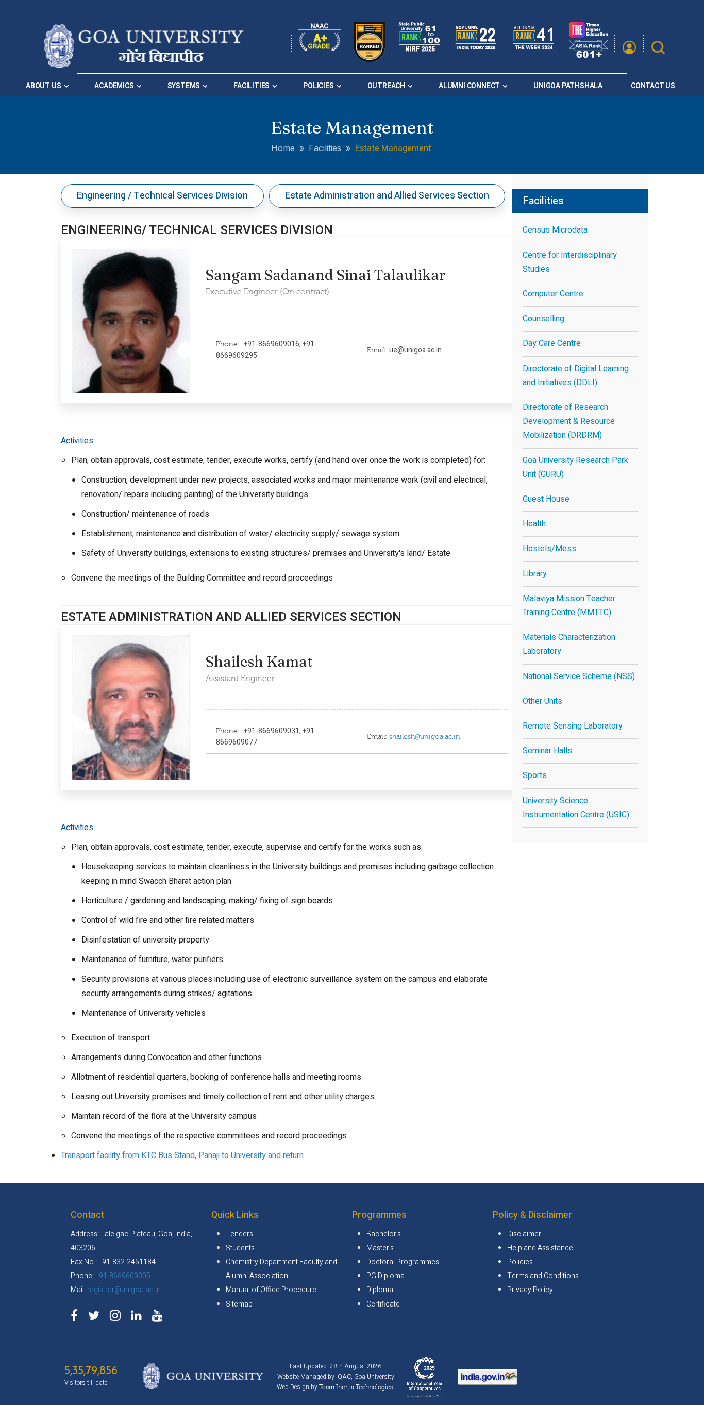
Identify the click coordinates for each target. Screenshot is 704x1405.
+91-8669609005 (122, 1275)
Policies (318, 85)
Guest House (546, 499)
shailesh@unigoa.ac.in (424, 737)
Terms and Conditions (543, 1275)
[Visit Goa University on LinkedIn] (139, 1317)
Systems (183, 85)
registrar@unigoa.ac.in (124, 1289)
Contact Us (653, 85)
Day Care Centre (552, 343)
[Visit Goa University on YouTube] (160, 1317)
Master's (380, 1248)
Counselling (543, 318)
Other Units (542, 701)
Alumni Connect (469, 85)
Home (283, 148)
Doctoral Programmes (402, 1262)
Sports (535, 775)
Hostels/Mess (549, 548)
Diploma (379, 1289)
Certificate (383, 1304)
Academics (113, 85)
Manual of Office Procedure (271, 1289)
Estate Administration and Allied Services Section (387, 196)
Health (534, 524)
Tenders (239, 1234)
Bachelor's (383, 1234)
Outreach (386, 85)
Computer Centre (553, 294)
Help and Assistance (540, 1248)
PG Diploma (385, 1275)
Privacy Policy (530, 1289)
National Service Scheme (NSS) (579, 676)
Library (535, 574)
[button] (629, 47)
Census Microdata (555, 230)
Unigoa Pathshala (567, 85)
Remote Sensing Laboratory (573, 726)
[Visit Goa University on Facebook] (77, 1317)
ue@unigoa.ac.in (415, 349)
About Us (43, 85)
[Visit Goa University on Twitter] (96, 1317)
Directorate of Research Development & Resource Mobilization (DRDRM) (569, 421)
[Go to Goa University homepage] (146, 64)
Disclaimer (524, 1234)
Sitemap (239, 1304)
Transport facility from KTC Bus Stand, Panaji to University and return (182, 1155)
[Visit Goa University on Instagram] (118, 1317)
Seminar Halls (547, 751)
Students (240, 1248)
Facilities (251, 85)
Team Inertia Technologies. (356, 1387)
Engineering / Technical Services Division (162, 196)
